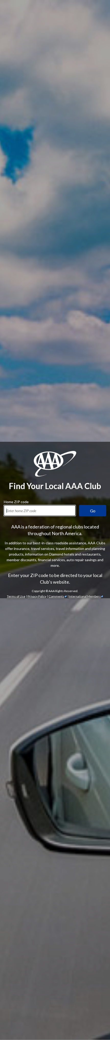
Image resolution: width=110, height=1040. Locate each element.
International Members (85, 596)
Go (92, 510)
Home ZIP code (16, 501)
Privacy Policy (37, 596)
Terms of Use (16, 596)
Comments (56, 596)
